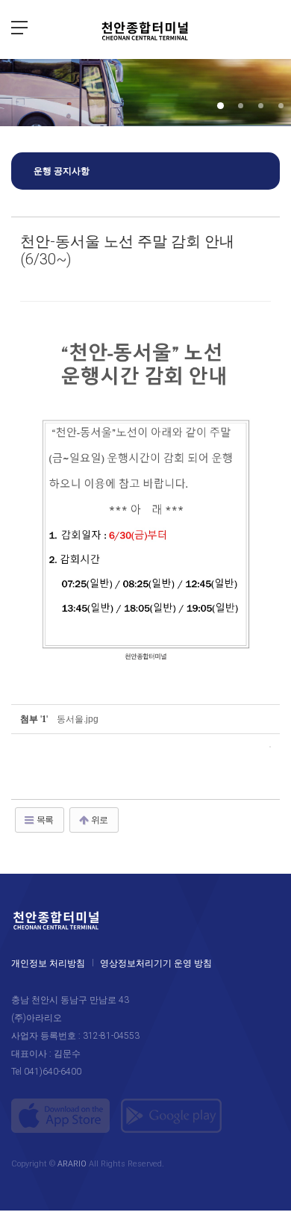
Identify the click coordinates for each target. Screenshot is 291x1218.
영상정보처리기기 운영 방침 (156, 963)
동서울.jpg (77, 719)
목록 (44, 820)
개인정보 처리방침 (48, 963)
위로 (98, 820)
